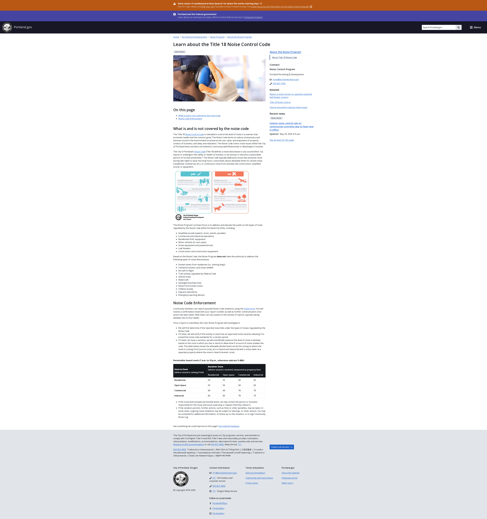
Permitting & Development (194, 37)
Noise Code (199, 151)
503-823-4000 (217, 444)
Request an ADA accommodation (188, 444)
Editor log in (287, 483)
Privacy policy (252, 483)
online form (249, 308)
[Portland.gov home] (17, 27)
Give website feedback (228, 426)
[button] (475, 27)
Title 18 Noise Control (280, 102)
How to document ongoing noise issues (288, 107)
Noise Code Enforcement (190, 118)
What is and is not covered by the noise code (199, 115)
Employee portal (289, 478)
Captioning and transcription (259, 478)
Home (176, 37)
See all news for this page (282, 140)
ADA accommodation (255, 472)
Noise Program (217, 37)
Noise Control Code (194, 134)
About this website (290, 472)
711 (239, 444)
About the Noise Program (239, 37)
